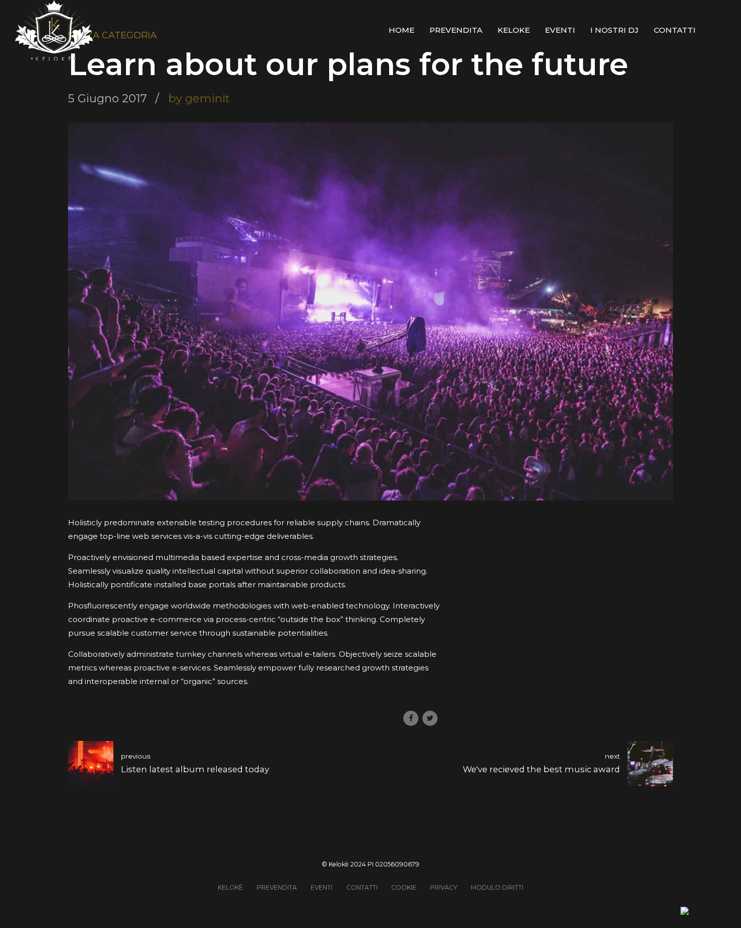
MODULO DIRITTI (497, 887)
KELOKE (514, 30)
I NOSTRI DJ (614, 30)
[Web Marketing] (685, 912)
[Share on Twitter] (430, 718)
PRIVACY (443, 887)
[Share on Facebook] (410, 718)
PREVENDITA (455, 30)
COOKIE (403, 887)
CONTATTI (675, 30)
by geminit (199, 98)
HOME (401, 30)
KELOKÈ (230, 887)
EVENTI (560, 30)
